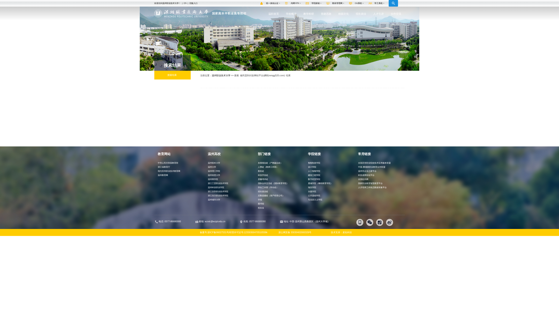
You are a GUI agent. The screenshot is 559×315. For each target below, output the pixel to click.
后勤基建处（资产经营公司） (271, 195)
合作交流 (396, 13)
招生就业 (361, 13)
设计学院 (312, 167)
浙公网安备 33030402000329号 (294, 232)
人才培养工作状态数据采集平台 (372, 187)
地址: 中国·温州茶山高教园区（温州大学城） (307, 221)
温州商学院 (213, 179)
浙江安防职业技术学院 (218, 191)
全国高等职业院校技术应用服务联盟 (374, 163)
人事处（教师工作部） (268, 167)
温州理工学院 (214, 171)
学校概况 (291, 13)
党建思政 (326, 13)
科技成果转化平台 (366, 175)
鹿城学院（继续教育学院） (320, 183)
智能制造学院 (314, 163)
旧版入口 (193, 3)
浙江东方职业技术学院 (218, 195)
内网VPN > (296, 3)
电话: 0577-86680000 (170, 221)
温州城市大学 (214, 199)
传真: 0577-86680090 (254, 221)
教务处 (261, 171)
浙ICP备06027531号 (218, 232)
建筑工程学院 (314, 175)
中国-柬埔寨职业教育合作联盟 (371, 167)
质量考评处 (263, 179)
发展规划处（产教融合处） (270, 163)
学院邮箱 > (317, 3)
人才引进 (378, 13)
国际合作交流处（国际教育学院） (273, 183)
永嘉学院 (312, 191)
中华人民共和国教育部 (168, 163)
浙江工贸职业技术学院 (218, 183)
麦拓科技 (347, 232)
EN (185, 3)
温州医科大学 (214, 163)
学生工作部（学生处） (268, 187)
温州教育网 (163, 175)
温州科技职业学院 (216, 187)
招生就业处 (263, 191)
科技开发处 (263, 175)
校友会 (261, 208)
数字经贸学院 (314, 179)
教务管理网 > (338, 3)
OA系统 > (359, 3)
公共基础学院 (314, 195)
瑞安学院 (312, 187)
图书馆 (261, 204)
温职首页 (273, 13)
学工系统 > (379, 3)
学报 (260, 199)
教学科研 (308, 13)
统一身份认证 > (273, 3)
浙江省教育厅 (164, 167)
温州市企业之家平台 (367, 171)
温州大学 (212, 167)
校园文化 (343, 13)
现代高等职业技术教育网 (169, 171)
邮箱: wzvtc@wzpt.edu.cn (212, 221)
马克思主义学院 (315, 199)
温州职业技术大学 (221, 75)
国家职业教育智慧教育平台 (370, 183)
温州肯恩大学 (214, 175)
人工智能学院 (314, 171)
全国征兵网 (363, 179)
